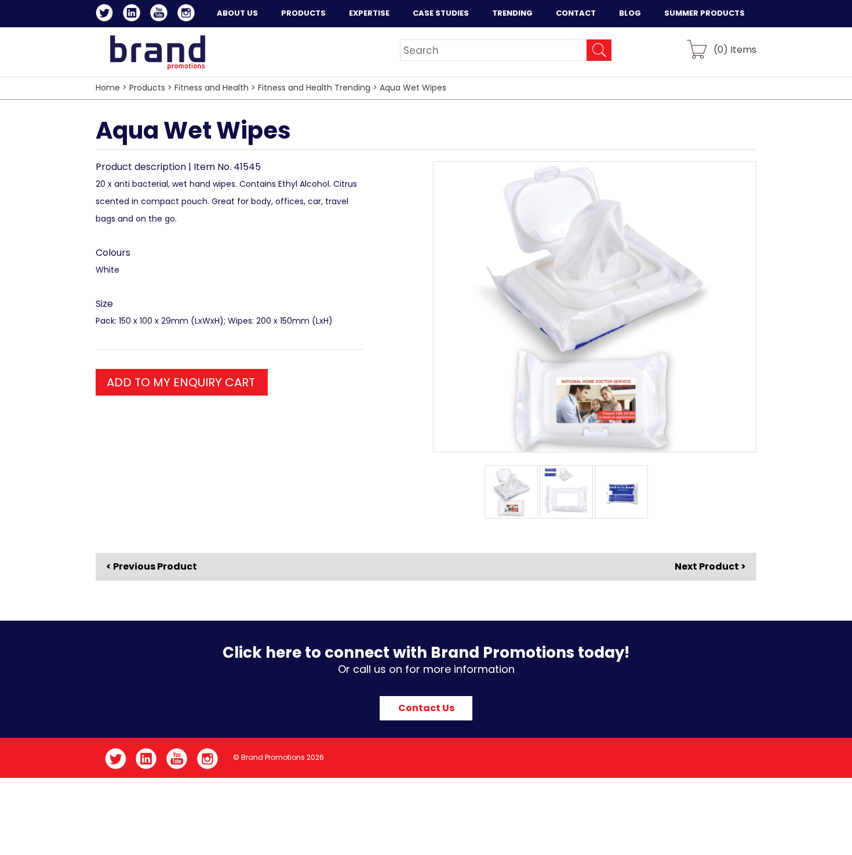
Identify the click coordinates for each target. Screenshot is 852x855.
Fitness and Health (211, 87)
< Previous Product (151, 566)
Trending (512, 13)
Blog (630, 13)
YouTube (161, 14)
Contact (576, 13)
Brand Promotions (157, 52)
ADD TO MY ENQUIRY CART (181, 382)
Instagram (188, 14)
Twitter (106, 14)
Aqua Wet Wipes (413, 87)
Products (303, 13)
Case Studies (441, 13)
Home (108, 87)
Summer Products (704, 13)
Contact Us (426, 708)
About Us (237, 13)
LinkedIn (133, 14)
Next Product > (710, 566)
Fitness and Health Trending (314, 87)
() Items (734, 49)
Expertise (369, 13)
